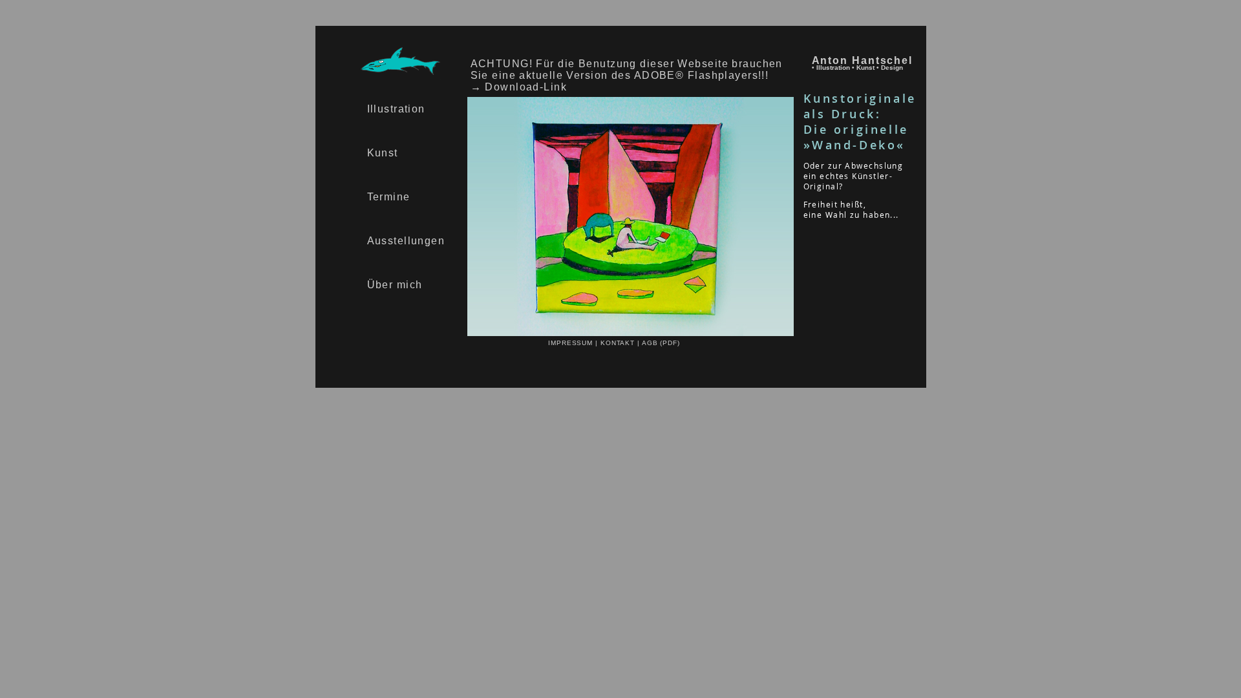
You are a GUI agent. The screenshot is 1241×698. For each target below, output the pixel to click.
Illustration (396, 108)
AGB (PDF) (661, 342)
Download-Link (526, 86)
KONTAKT (618, 342)
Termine (388, 196)
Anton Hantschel (862, 60)
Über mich (395, 284)
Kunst (382, 152)
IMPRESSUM (571, 342)
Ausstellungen (406, 240)
